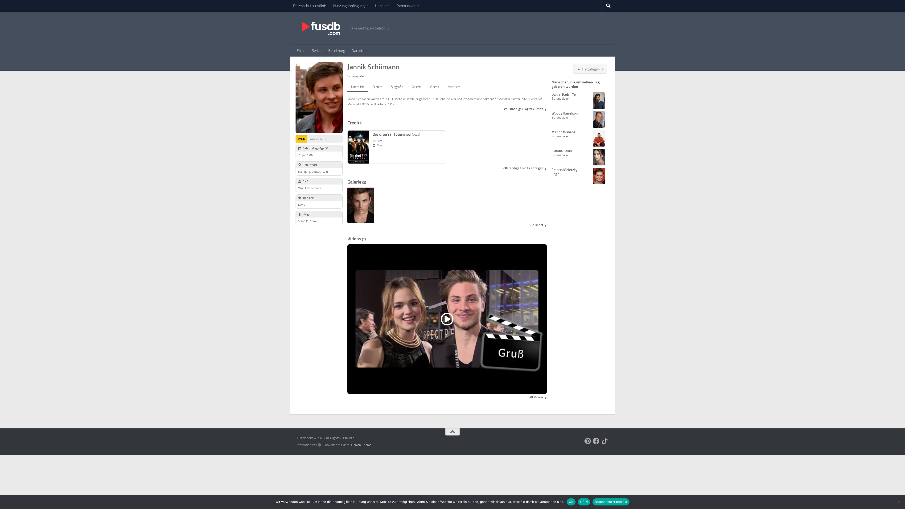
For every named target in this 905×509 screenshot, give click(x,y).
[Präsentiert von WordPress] (319, 445)
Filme (301, 50)
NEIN (584, 502)
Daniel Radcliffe (563, 94)
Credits (377, 87)
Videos (434, 87)
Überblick (357, 87)
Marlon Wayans (563, 132)
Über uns (382, 6)
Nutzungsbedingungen (351, 6)
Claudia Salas (561, 151)
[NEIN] (899, 502)
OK (571, 502)
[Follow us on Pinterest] (587, 441)
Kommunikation (408, 6)
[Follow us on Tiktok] (604, 441)
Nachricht (359, 50)
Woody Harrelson (564, 113)
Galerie (416, 87)
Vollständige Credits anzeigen (522, 168)
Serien (317, 50)
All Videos (536, 397)
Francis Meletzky (564, 170)
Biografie (397, 87)
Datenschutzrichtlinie (310, 6)
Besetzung (336, 50)
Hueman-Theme (360, 445)
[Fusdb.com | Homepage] (321, 28)
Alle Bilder (536, 225)
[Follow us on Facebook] (596, 441)
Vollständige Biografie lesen (523, 109)
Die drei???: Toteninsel (396, 134)
